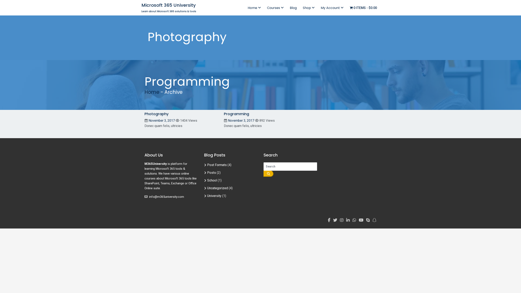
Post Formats (217, 165)
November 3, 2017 (162, 120)
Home (253, 7)
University (214, 196)
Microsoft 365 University (168, 5)
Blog (293, 7)
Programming (236, 113)
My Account (331, 7)
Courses (274, 7)
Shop (307, 7)
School (212, 180)
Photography (156, 113)
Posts (211, 173)
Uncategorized (217, 188)
